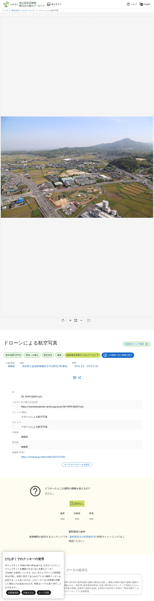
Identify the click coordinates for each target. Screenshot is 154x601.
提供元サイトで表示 (134, 344)
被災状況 (48, 355)
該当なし (79, 503)
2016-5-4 (79, 366)
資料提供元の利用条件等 (82, 536)
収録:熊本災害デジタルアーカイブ (82, 355)
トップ (5, 10)
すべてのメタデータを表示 (77, 464)
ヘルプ (134, 4)
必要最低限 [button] (13, 592)
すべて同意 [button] (44, 592)
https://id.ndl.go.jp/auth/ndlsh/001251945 (43, 457)
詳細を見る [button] (28, 592)
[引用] (75, 377)
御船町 (11, 366)
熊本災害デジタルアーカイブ (23, 10)
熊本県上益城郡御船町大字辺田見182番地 (44, 366)
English (147, 4)
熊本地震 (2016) (13, 355)
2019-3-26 (92, 366)
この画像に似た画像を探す (119, 355)
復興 (59, 355)
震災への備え (32, 355)
